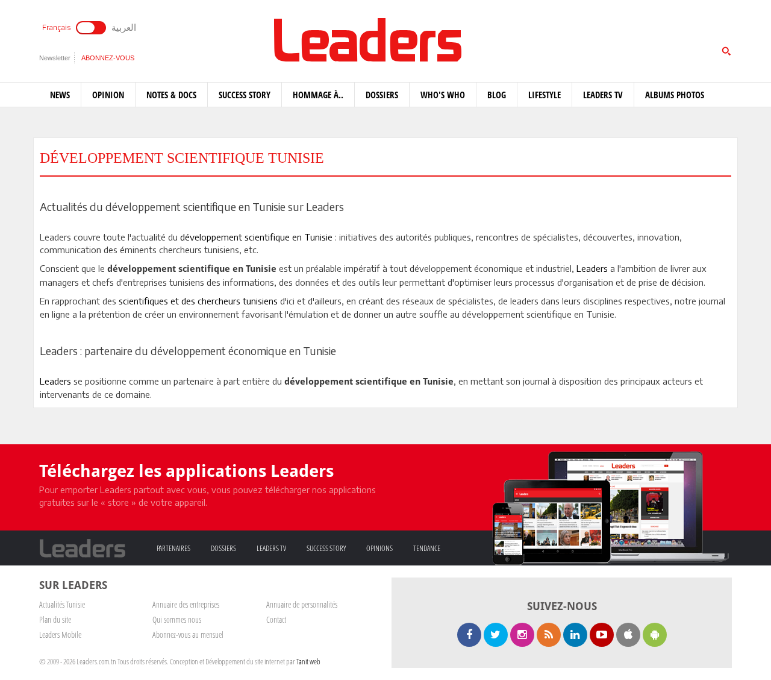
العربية (123, 27)
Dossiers (382, 95)
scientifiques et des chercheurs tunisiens (198, 300)
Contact (276, 619)
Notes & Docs (171, 95)
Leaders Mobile (60, 634)
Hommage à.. (318, 95)
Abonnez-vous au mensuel (187, 634)
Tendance (426, 548)
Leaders (592, 268)
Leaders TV (603, 95)
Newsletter (54, 57)
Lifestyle (544, 95)
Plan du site (55, 619)
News (60, 95)
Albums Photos (674, 95)
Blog (496, 95)
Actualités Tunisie (62, 604)
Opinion (108, 95)
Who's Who (442, 95)
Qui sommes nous (176, 619)
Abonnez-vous (107, 57)
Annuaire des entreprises (185, 604)
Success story (244, 95)
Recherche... (538, 38)
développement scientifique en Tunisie (256, 236)
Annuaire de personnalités (301, 604)
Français (56, 27)
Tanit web (308, 661)
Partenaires (173, 548)
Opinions (379, 548)
